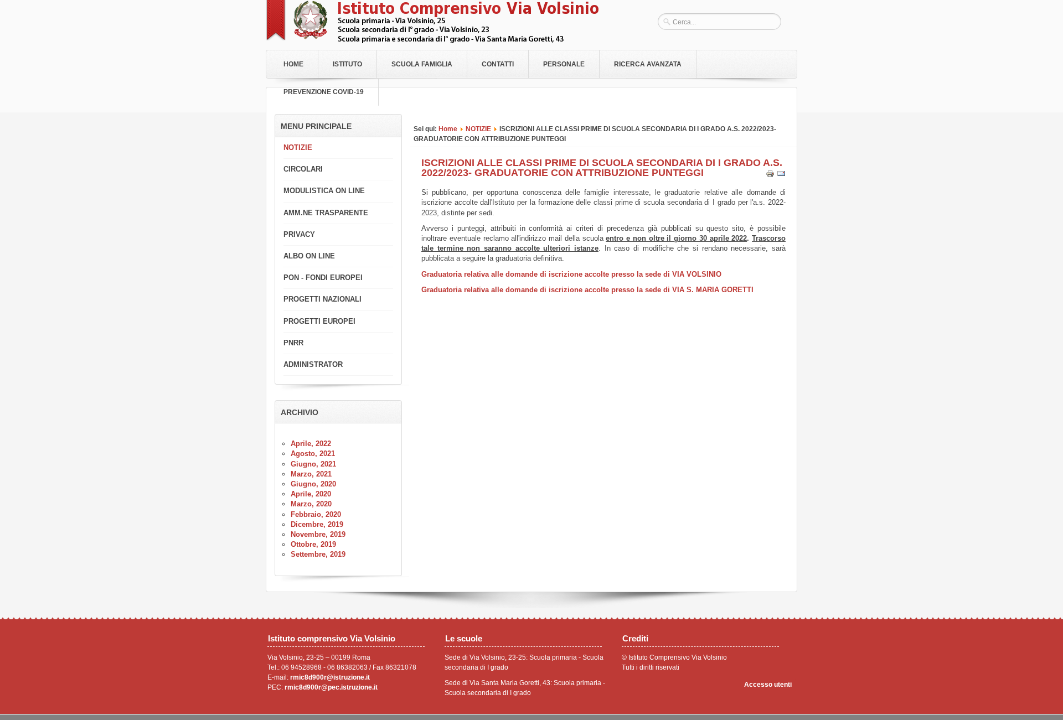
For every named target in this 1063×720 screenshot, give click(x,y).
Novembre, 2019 (318, 534)
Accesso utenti (768, 684)
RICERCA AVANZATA (648, 64)
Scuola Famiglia (421, 64)
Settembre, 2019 (318, 554)
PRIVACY (299, 234)
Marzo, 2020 (311, 504)
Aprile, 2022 (311, 443)
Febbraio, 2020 (316, 514)
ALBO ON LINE (309, 256)
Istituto (347, 64)
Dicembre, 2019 (317, 524)
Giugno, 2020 (313, 484)
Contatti (498, 64)
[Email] (781, 176)
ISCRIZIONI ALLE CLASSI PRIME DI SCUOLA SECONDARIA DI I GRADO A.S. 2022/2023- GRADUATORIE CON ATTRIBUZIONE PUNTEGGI (601, 167)
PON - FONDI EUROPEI (323, 277)
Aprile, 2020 (311, 494)
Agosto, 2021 (313, 453)
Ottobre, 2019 (313, 544)
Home (293, 64)
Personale (564, 64)
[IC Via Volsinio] (432, 41)
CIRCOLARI (303, 169)
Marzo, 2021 (311, 474)
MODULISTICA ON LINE (324, 191)
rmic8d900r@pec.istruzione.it (331, 687)
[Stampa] (770, 176)
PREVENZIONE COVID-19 (323, 92)
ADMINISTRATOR (313, 364)
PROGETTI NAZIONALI (322, 299)
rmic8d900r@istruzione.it (330, 677)
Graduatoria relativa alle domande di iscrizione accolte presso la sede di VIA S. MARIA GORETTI (587, 290)
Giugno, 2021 (313, 464)
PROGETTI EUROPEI (319, 321)
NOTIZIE (478, 128)
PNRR (293, 343)
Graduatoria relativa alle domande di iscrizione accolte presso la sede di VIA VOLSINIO (571, 274)
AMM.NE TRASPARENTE (325, 213)
